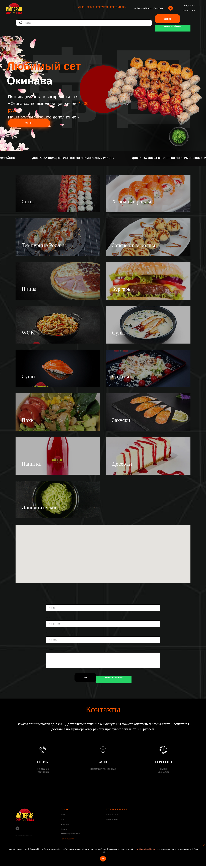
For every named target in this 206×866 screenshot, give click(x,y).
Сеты (28, 202)
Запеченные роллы (133, 245)
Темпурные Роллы (43, 245)
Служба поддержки (67, 838)
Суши (28, 376)
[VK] (170, 8)
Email (48, 601)
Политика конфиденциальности (71, 834)
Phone (48, 633)
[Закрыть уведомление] (203, 845)
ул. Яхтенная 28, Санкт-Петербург (148, 8)
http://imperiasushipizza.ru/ (146, 849)
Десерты (122, 464)
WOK (28, 333)
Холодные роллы (131, 202)
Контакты (102, 7)
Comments (50, 649)
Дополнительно (40, 508)
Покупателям (118, 7)
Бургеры (122, 289)
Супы (118, 333)
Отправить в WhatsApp (172, 26)
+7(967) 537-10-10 (112, 819)
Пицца (29, 289)
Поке (27, 420)
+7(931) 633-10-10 (112, 815)
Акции (90, 7)
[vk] (17, 828)
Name (48, 617)
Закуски (121, 420)
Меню (81, 7)
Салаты (120, 376)
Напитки (31, 464)
